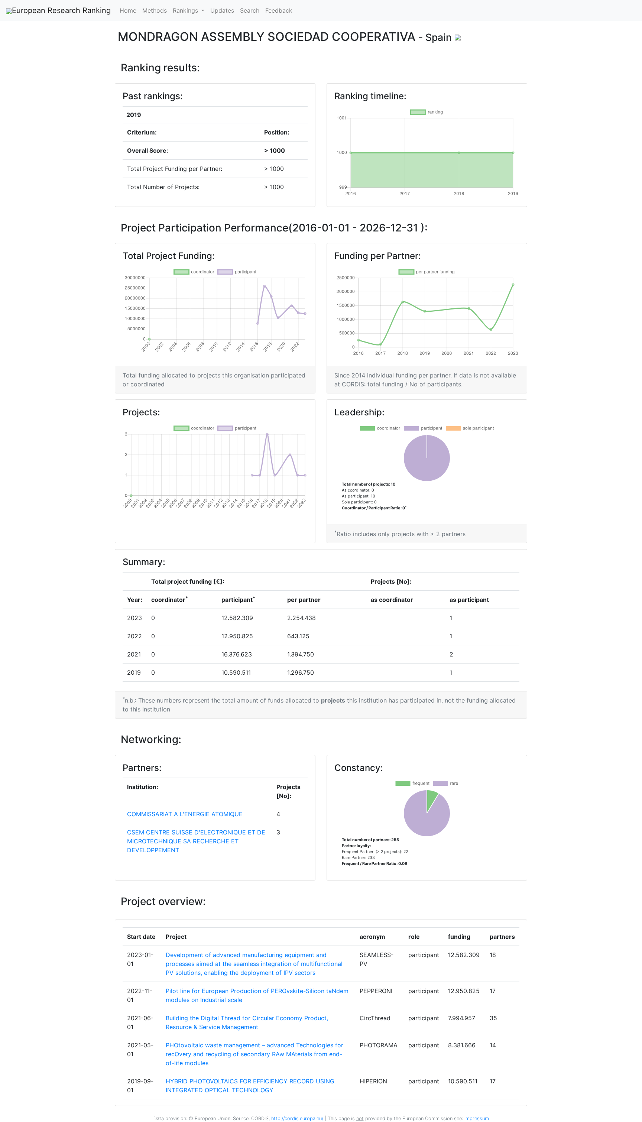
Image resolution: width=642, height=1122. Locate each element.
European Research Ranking (61, 10)
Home (128, 10)
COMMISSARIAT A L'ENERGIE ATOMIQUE (185, 814)
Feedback (278, 10)
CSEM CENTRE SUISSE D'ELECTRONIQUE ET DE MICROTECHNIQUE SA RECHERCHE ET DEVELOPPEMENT (196, 841)
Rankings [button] (186, 10)
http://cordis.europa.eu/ (297, 1118)
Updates (222, 10)
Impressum (476, 1118)
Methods (154, 10)
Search (249, 10)
